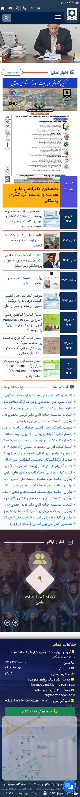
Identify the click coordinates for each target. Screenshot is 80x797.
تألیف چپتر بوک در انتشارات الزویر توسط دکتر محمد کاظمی (37, 408)
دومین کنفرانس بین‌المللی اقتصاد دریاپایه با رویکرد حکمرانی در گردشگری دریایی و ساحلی (37, 453)
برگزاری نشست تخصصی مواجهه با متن (45, 421)
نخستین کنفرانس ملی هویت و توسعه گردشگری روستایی (37, 395)
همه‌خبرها (12, 72)
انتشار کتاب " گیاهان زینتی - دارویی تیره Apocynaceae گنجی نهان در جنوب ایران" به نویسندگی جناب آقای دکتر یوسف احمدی (37, 434)
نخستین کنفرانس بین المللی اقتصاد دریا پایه (41, 524)
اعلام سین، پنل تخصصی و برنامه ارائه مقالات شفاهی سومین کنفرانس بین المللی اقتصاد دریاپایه (37, 401)
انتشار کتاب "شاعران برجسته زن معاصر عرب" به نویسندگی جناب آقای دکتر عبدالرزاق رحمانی (37, 440)
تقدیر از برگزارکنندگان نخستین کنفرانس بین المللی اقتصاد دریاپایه (37, 459)
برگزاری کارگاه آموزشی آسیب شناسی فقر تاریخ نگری (37, 517)
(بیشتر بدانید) (21, 794)
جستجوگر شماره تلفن (37, 711)
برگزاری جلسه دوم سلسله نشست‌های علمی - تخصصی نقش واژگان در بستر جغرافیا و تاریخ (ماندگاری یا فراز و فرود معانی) (37, 485)
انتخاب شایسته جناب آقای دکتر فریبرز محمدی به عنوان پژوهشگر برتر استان (37, 414)
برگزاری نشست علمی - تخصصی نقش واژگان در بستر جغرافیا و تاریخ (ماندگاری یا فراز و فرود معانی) (37, 498)
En (38, 8)
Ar (31, 8)
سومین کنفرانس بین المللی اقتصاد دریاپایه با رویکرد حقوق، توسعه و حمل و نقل (37, 427)
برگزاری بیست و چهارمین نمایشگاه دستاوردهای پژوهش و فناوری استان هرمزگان (37, 511)
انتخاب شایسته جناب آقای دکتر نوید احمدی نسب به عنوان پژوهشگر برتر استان (37, 504)
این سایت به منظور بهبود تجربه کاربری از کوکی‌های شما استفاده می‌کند (38, 789)
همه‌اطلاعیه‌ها (12, 387)
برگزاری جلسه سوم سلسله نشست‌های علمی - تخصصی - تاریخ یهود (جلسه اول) (37, 479)
